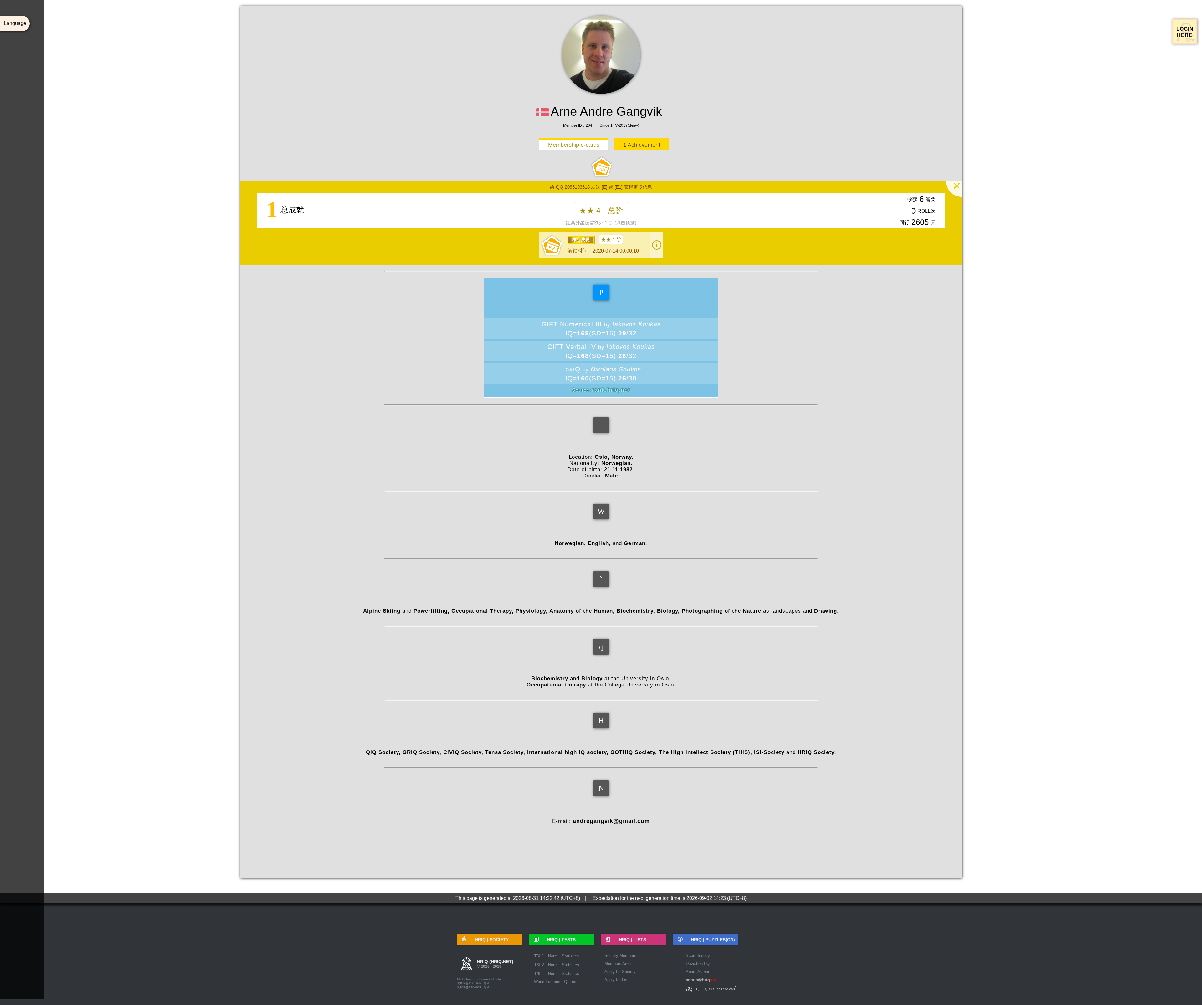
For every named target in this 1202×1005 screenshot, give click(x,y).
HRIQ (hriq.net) (495, 964)
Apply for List (616, 979)
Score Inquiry (698, 955)
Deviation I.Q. (698, 963)
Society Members (620, 955)
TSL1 (539, 955)
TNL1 (539, 973)
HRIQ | (489, 939)
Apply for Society (620, 971)
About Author (697, 971)
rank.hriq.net (611, 390)
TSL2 (539, 964)
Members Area (617, 963)
